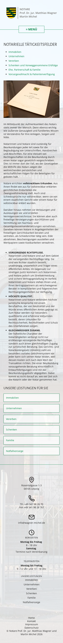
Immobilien (15, 51)
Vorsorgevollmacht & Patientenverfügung (32, 74)
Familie (10, 440)
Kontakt (31, 621)
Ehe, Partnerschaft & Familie (24, 69)
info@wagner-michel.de (31, 522)
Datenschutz (32, 627)
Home (31, 617)
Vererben (14, 60)
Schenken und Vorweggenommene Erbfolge (33, 65)
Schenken (11, 429)
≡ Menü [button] (31, 29)
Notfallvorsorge (14, 451)
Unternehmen (16, 56)
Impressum (31, 624)
